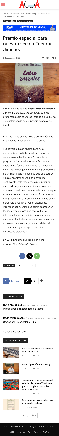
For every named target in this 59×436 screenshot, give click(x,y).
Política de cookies (47, 426)
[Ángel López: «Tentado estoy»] (11, 368)
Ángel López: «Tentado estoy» (36, 364)
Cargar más (28, 415)
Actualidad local (17, 13)
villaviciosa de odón (25, 266)
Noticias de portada (25, 21)
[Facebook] (22, 256)
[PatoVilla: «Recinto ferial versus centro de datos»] (11, 352)
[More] (41, 281)
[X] (29, 256)
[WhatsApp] (37, 256)
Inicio (5, 13)
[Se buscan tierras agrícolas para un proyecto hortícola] (11, 404)
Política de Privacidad (13, 426)
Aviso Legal (31, 426)
